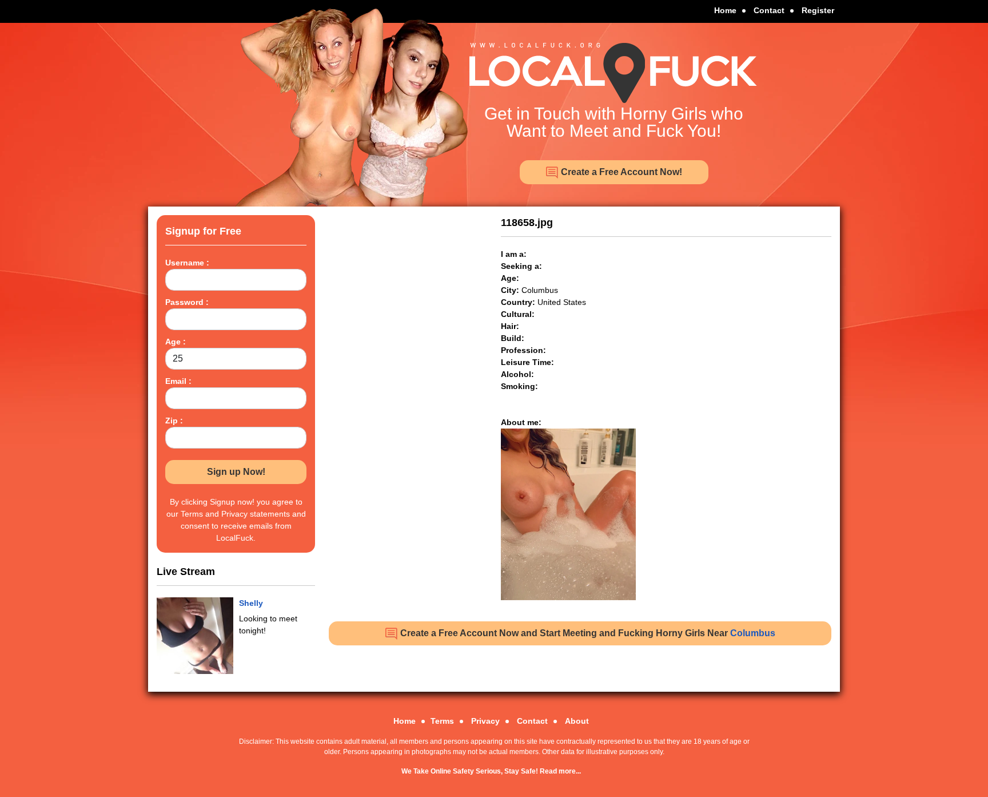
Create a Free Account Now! (620, 172)
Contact (769, 10)
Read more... (560, 771)
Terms (442, 720)
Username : (187, 262)
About (577, 720)
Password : (187, 302)
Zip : (174, 420)
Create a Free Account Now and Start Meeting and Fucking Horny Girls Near (586, 633)
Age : (175, 341)
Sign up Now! (236, 472)
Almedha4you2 (268, 603)
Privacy (485, 720)
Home (725, 10)
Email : (178, 381)
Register (818, 10)
